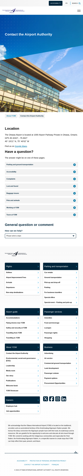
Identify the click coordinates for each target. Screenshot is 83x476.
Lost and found (12, 186)
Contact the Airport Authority (36, 464)
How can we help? (13, 231)
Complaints (10, 179)
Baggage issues (12, 193)
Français (55, 464)
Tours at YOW (11, 215)
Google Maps (21, 146)
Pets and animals (13, 200)
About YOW (11, 116)
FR (66, 3)
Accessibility (55, 3)
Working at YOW (12, 207)
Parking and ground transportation (19, 164)
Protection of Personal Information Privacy (48, 461)
